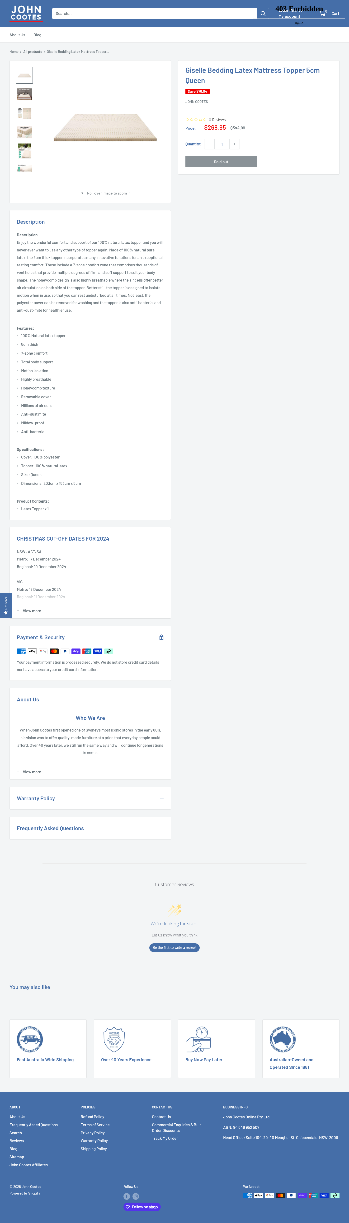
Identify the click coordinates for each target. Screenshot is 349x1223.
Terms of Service (95, 1124)
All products (32, 51)
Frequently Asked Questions (33, 1124)
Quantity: (193, 143)
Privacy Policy (93, 1132)
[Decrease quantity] (209, 144)
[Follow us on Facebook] (126, 1196)
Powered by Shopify (24, 1193)
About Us (17, 34)
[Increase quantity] (235, 144)
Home (14, 51)
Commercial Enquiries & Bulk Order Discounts (177, 1127)
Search (15, 1132)
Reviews (16, 1140)
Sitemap (16, 1156)
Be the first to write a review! (174, 947)
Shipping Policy (94, 1148)
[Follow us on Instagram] (135, 1196)
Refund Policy (92, 1116)
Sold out (221, 161)
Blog (37, 34)
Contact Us (161, 1116)
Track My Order (165, 1138)
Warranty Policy (94, 1140)
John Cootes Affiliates (28, 1164)
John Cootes (196, 101)
